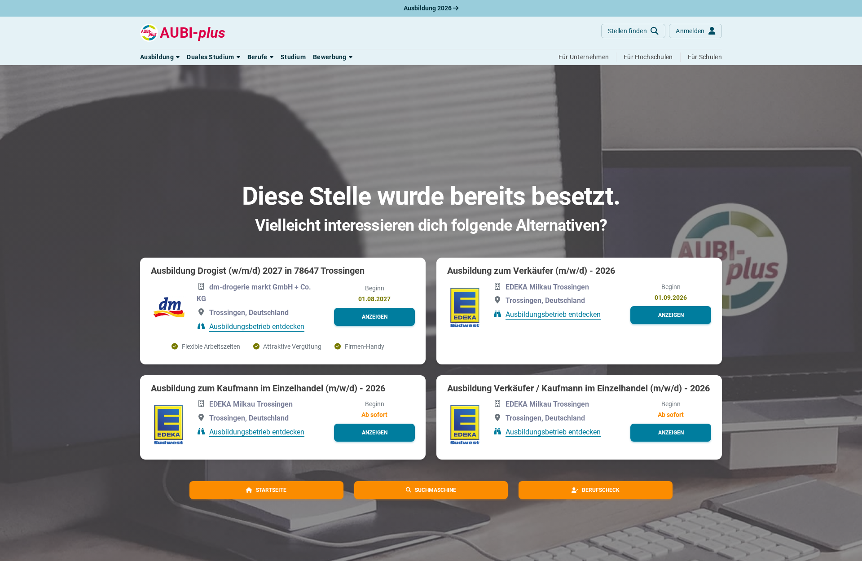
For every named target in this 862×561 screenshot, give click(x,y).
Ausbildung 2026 (428, 8)
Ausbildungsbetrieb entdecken (256, 326)
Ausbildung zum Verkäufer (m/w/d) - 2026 (531, 270)
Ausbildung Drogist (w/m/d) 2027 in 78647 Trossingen (258, 270)
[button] (160, 57)
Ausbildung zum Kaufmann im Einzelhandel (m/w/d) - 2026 (268, 388)
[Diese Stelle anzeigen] (168, 308)
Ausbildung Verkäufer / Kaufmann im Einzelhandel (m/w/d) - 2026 (578, 388)
